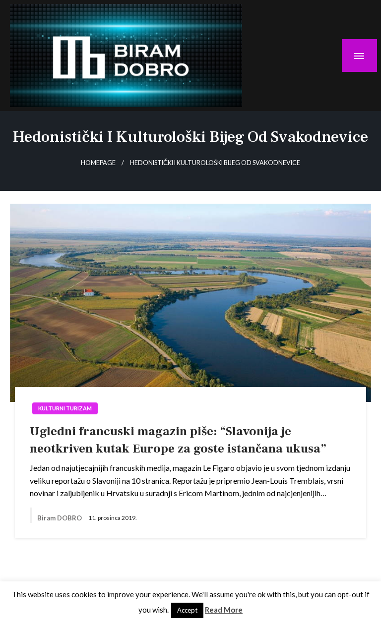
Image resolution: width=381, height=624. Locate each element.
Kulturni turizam (65, 408)
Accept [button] (187, 610)
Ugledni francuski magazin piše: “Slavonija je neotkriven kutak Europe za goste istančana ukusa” (178, 439)
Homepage (98, 163)
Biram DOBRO (60, 518)
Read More (224, 609)
